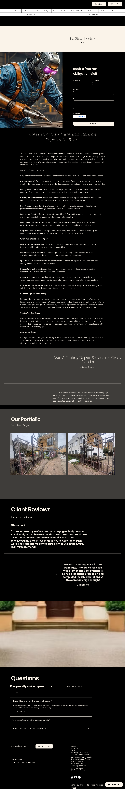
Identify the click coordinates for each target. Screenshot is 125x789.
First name (77, 80)
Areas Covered (75, 768)
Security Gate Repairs (75, 755)
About (73, 746)
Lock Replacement (75, 766)
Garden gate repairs (75, 753)
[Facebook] (75, 777)
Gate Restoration (75, 763)
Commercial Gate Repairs (75, 757)
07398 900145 (16, 759)
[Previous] (56, 575)
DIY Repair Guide (75, 770)
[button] (14, 711)
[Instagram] (72, 777)
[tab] (15, 692)
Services (74, 748)
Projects (74, 750)
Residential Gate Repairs (75, 759)
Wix (74, 787)
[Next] (109, 575)
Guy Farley (83, 584)
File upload (77, 113)
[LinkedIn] (79, 777)
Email (97, 80)
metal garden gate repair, (72, 398)
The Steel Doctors (18, 746)
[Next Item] (110, 454)
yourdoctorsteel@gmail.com (23, 762)
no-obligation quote (61, 340)
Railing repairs (75, 761)
